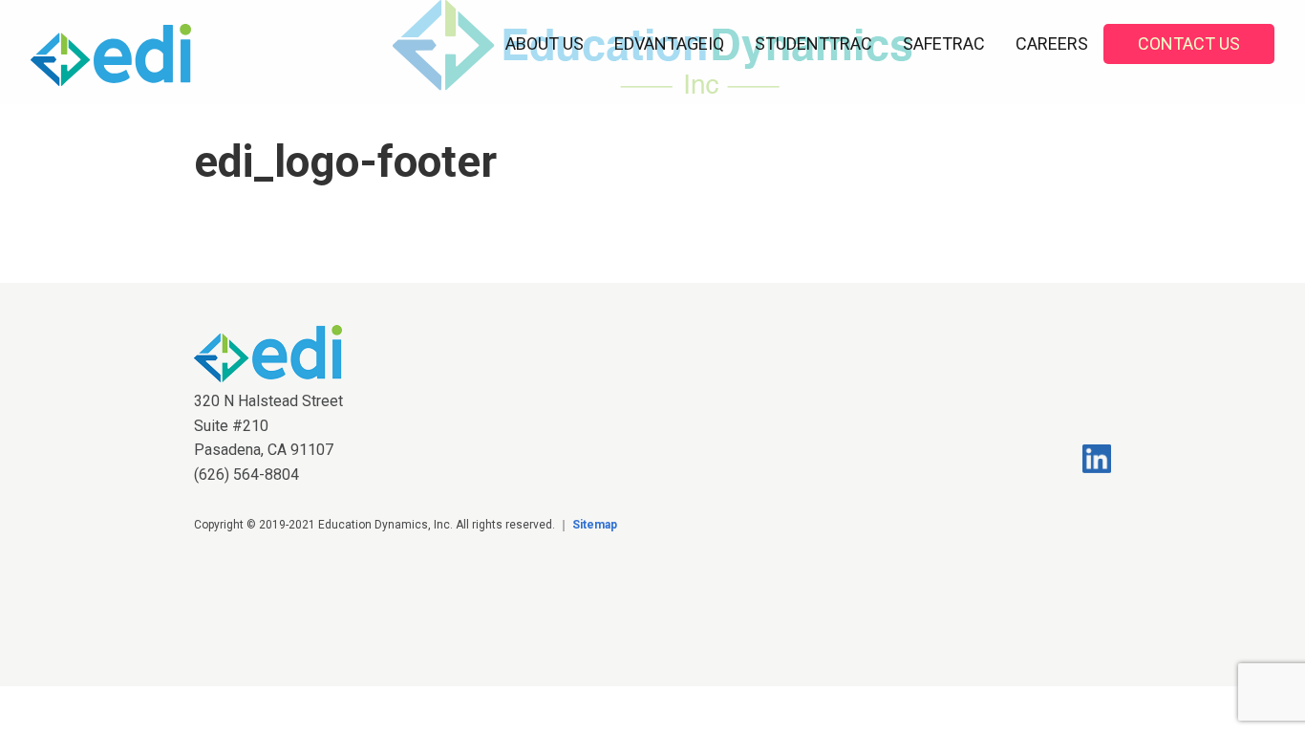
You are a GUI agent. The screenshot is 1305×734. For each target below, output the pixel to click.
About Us (544, 43)
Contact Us (1189, 43)
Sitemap (594, 524)
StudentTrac (813, 43)
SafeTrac (944, 43)
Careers (1052, 43)
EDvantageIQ (669, 43)
